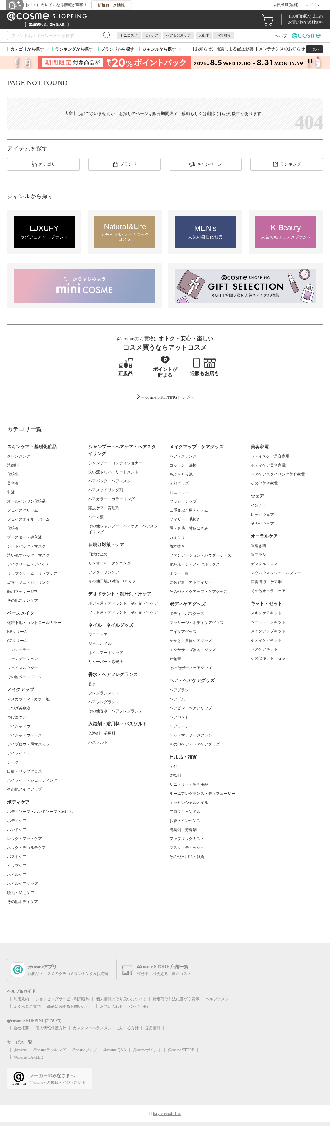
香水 (92, 684)
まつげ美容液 (18, 708)
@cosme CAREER (28, 1057)
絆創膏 (175, 659)
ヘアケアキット (264, 649)
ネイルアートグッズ (105, 652)
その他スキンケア (22, 600)
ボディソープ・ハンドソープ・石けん (40, 811)
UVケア (152, 35)
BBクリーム (17, 632)
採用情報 (152, 1028)
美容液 (13, 483)
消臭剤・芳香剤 (183, 829)
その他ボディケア (22, 902)
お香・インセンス (185, 820)
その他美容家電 (264, 483)
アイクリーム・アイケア (28, 564)
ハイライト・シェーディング (32, 780)
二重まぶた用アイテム (189, 510)
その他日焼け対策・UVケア (112, 581)
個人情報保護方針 (50, 1028)
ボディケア (16, 820)
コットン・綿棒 (183, 465)
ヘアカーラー (181, 726)
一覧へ (314, 49)
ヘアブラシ (179, 690)
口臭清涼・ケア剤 (266, 582)
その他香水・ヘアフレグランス (115, 711)
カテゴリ (47, 164)
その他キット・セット (270, 658)
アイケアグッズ (183, 632)
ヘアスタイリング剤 (105, 490)
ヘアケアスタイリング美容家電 (278, 474)
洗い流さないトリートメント (113, 472)
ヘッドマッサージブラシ (191, 735)
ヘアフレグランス (103, 702)
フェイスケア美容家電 (270, 456)
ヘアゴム (177, 699)
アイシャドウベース (24, 735)
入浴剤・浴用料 (101, 733)
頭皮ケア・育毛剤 (103, 508)
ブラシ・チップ (183, 501)
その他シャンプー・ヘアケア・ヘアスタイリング (123, 529)
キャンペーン (209, 164)
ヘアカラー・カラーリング (111, 499)
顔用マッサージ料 (22, 591)
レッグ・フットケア (24, 838)
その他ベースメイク (24, 677)
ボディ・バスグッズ (187, 613)
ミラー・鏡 (179, 573)
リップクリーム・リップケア (32, 573)
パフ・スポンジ (183, 456)
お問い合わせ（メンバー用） (125, 1006)
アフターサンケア (103, 572)
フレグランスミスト (105, 693)
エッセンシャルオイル (189, 802)
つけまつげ (16, 717)
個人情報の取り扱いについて (121, 999)
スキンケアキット (266, 613)
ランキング (290, 164)
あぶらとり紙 (181, 474)
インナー (258, 505)
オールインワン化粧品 (26, 501)
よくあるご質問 (27, 1006)
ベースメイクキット (268, 622)
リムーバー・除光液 (105, 661)
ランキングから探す (74, 49)
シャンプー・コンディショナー (115, 463)
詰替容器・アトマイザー (191, 582)
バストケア (16, 856)
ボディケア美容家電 (268, 465)
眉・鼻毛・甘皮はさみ (189, 528)
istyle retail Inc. (167, 1113)
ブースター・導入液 (24, 537)
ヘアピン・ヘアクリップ (191, 708)
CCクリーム (17, 641)
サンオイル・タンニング (109, 563)
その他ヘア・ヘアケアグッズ (195, 744)
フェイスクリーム (22, 510)
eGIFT (204, 35)
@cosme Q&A (114, 1050)
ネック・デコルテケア (26, 847)
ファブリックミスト (187, 838)
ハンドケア (16, 829)
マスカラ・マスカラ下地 (28, 699)
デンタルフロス (264, 564)
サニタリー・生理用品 (189, 784)
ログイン (313, 5)
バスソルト (98, 742)
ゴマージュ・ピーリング (28, 582)
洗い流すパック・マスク (28, 555)
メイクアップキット (268, 631)
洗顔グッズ (179, 483)
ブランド (128, 164)
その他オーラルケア (268, 591)
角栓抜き (177, 546)
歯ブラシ (258, 555)
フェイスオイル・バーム (28, 519)
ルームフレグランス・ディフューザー (202, 793)
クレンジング (18, 456)
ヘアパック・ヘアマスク (109, 481)
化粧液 (13, 528)
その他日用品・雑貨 (187, 856)
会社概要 (21, 1028)
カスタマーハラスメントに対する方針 (106, 1028)
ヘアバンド (179, 717)
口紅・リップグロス (24, 771)
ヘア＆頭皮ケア (178, 35)
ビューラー (179, 492)
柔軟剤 (175, 775)
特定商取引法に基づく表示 (176, 999)
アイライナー (18, 753)
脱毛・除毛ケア (20, 892)
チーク (13, 762)
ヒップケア (16, 865)
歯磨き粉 (258, 546)
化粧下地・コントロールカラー (34, 623)
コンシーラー (18, 650)
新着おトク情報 (111, 5)
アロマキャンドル (185, 811)
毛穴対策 (224, 35)
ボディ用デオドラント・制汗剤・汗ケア (123, 603)
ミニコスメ (129, 35)
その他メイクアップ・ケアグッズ (199, 591)
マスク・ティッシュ (187, 847)
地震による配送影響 (235, 48)
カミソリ (177, 537)
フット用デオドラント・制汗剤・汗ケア (123, 612)
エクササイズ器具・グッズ (193, 650)
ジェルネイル (100, 643)
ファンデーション (22, 659)
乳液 (11, 492)
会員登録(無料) (286, 5)
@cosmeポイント (147, 1050)
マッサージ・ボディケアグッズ (197, 623)
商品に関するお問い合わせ (70, 1006)
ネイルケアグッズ (22, 883)
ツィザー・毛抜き (185, 519)
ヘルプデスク (217, 999)
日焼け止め (98, 554)
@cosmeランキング (49, 1050)
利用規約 (21, 999)
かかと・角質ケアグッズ (191, 641)
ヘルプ (281, 36)
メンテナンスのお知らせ (282, 48)
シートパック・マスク (26, 546)
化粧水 (13, 474)
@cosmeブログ (84, 1050)
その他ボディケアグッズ (191, 668)
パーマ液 (96, 517)
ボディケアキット (266, 640)
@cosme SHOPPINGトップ (165, 397)
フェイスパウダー (22, 668)
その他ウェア (262, 523)
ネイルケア (16, 874)
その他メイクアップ (24, 789)
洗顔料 (13, 465)
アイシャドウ (18, 726)
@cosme (20, 1050)
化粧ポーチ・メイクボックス (195, 564)
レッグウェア (262, 514)
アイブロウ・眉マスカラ (28, 744)
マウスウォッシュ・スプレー (276, 573)
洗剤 (173, 766)
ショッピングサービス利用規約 (62, 999)
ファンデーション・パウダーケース (200, 555)
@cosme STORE (181, 1050)
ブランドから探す (117, 49)
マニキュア (98, 634)
